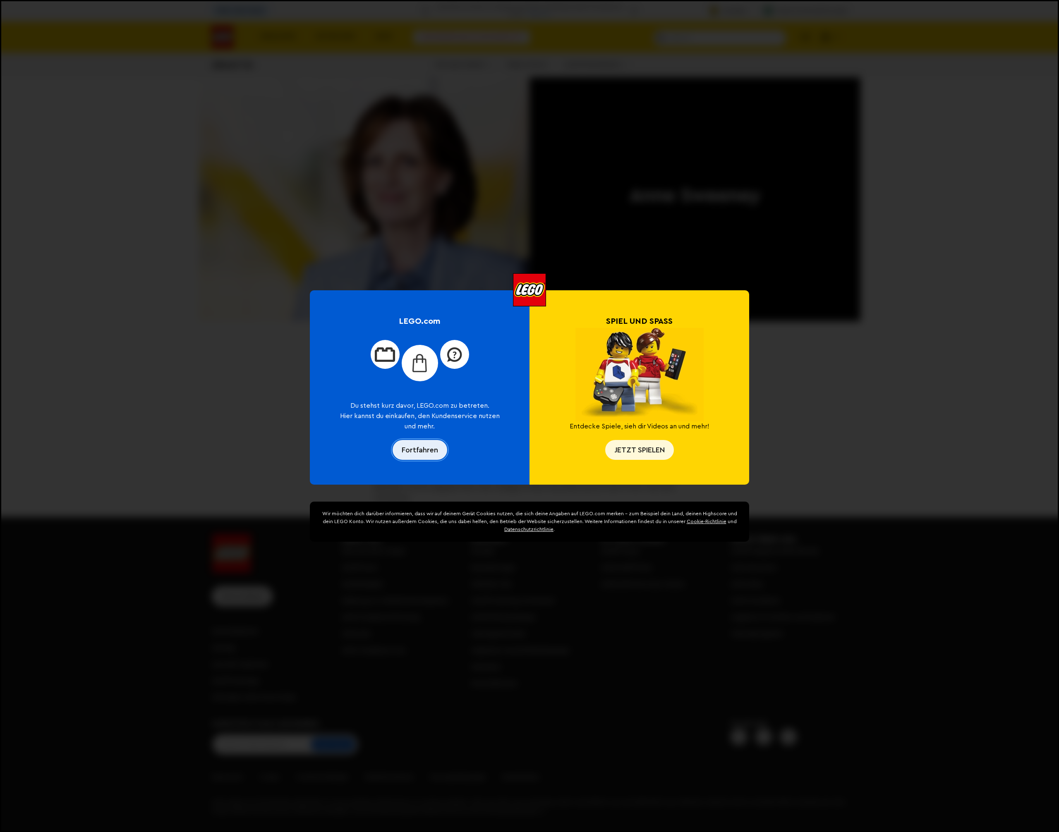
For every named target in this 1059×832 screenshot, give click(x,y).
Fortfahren (420, 450)
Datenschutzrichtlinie (528, 529)
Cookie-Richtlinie (706, 521)
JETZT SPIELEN (639, 450)
